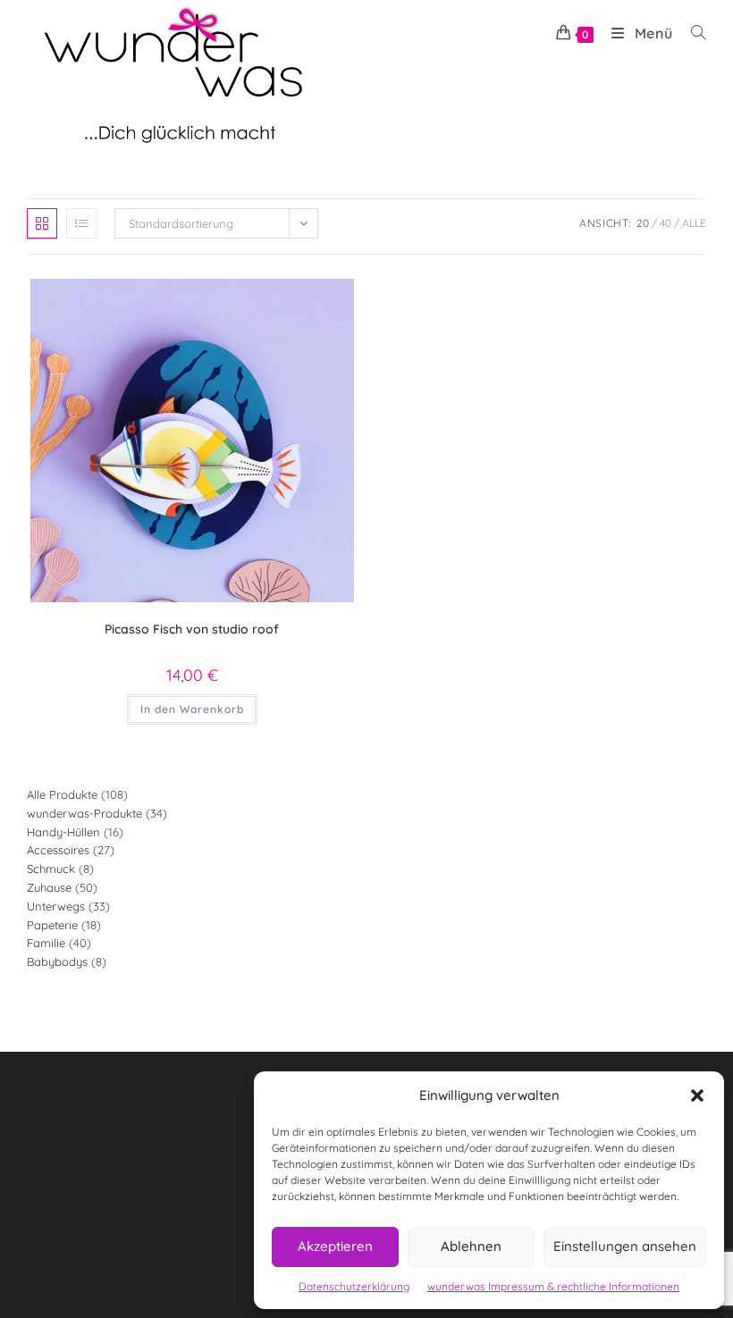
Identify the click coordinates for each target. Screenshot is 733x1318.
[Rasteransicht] (42, 223)
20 (642, 223)
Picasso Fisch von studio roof (192, 629)
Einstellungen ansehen (624, 1246)
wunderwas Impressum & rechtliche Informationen (553, 1286)
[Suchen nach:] (692, 33)
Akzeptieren (335, 1246)
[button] (697, 1095)
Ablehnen (471, 1246)
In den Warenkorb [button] (192, 709)
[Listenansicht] (81, 223)
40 (665, 223)
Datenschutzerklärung (354, 1286)
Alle (694, 223)
